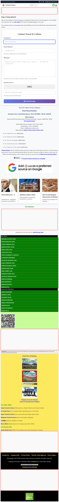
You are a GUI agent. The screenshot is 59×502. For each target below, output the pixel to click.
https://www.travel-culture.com (33, 130)
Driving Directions (29, 121)
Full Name (7, 38)
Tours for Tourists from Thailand (29, 402)
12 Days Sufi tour (6, 252)
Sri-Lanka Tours (6, 411)
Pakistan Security (6, 284)
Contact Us (5, 455)
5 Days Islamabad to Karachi (10, 255)
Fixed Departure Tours (8, 241)
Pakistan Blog (5, 305)
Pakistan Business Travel (8, 265)
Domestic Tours (6, 294)
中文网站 (3, 420)
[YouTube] (43, 1)
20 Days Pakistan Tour (7, 263)
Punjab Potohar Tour (7, 273)
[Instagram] (41, 1)
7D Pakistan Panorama (8, 257)
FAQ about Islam (6, 297)
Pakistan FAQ (5, 287)
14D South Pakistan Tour (8, 276)
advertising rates (38, 232)
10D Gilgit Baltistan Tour (9, 260)
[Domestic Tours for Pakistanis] (29, 369)
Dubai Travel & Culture (8, 408)
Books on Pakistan (7, 308)
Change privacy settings (29, 467)
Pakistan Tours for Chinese (29, 400)
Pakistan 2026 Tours (7, 268)
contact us (34, 461)
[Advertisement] (30, 11)
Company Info (15, 455)
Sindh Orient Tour (6, 271)
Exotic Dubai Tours (6, 430)
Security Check (9, 82)
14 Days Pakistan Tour (7, 244)
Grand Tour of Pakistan (29, 356)
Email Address (8, 47)
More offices (5, 424)
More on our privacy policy (48, 154)
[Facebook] (39, 1)
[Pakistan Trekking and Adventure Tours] (29, 398)
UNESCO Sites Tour (6, 249)
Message (7, 58)
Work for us (5, 310)
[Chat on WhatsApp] (53, 5)
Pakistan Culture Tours (8, 239)
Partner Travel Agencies (39, 455)
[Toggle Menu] (56, 5)
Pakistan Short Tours (7, 247)
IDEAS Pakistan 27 (6, 281)
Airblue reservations (7, 302)
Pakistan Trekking (6, 279)
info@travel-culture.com (51, 2)
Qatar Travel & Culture (8, 414)
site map (17, 22)
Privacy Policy (25, 455)
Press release (52, 455)
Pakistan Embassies (7, 300)
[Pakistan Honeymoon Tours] (29, 382)
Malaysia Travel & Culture (9, 417)
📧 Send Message (29, 101)
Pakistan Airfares (6, 292)
